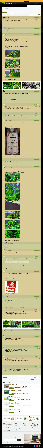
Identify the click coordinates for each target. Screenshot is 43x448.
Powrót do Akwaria (6, 8)
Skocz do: (17, 379)
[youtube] (36, 446)
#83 (39, 36)
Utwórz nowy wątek (11, 12)
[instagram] (38, 446)
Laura (9, 430)
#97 (39, 338)
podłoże (27, 125)
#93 (39, 273)
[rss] (39, 446)
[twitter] (34, 446)
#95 (39, 311)
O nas (15, 424)
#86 (39, 115)
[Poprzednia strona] (27, 377)
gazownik (6, 113)
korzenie (20, 171)
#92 (39, 258)
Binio (5, 34)
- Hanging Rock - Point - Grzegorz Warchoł (15, 390)
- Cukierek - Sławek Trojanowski (14, 408)
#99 (39, 358)
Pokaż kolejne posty (22, 375)
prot (5, 346)
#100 (39, 368)
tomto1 (6, 309)
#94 (39, 298)
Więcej (18, 442)
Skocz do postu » (11, 388)
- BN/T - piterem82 (12, 402)
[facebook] (33, 446)
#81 (39, 19)
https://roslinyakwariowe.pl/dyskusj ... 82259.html (10, 102)
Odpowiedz (5, 12)
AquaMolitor (7, 17)
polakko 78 (6, 242)
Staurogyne (26, 36)
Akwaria (11, 391)
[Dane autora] (39, 17)
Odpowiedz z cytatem (36, 17)
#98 (39, 348)
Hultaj (6, 249)
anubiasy (13, 40)
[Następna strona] (39, 377)
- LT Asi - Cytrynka (12, 396)
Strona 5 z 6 (24, 377)
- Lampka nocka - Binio (13, 384)
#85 (39, 106)
